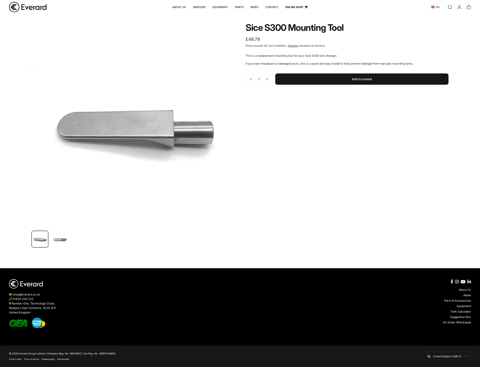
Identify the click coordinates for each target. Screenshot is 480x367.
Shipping (293, 45)
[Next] (138, 134)
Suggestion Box (460, 317)
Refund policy (63, 359)
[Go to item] (40, 239)
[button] (438, 7)
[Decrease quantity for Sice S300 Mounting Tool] (250, 79)
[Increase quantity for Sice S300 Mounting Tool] (267, 79)
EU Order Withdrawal (457, 322)
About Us (465, 289)
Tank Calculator (460, 311)
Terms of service (31, 359)
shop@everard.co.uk (26, 294)
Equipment (464, 306)
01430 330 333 (23, 299)
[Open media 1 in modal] (133, 124)
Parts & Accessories (457, 300)
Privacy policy (15, 359)
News (467, 295)
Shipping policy (48, 359)
